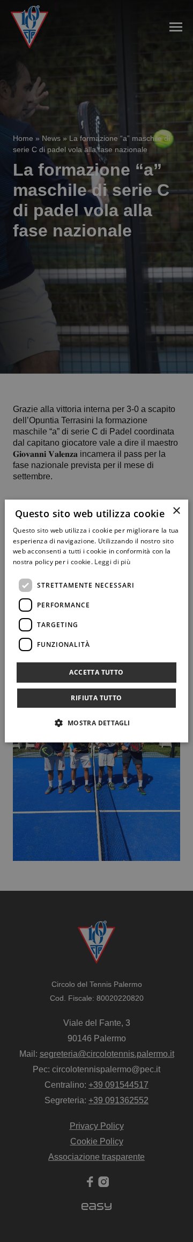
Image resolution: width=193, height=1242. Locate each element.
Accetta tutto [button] (96, 672)
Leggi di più (112, 561)
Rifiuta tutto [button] (96, 697)
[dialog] (96, 621)
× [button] (176, 511)
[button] (96, 722)
